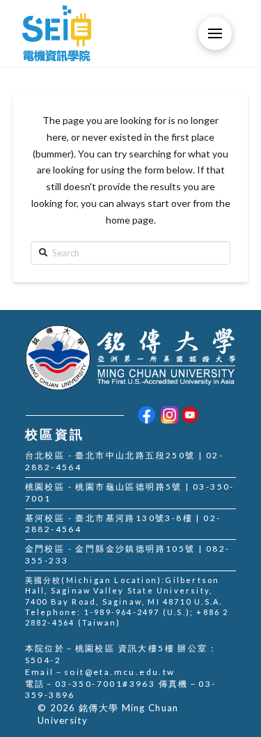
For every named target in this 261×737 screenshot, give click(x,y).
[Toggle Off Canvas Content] (215, 33)
